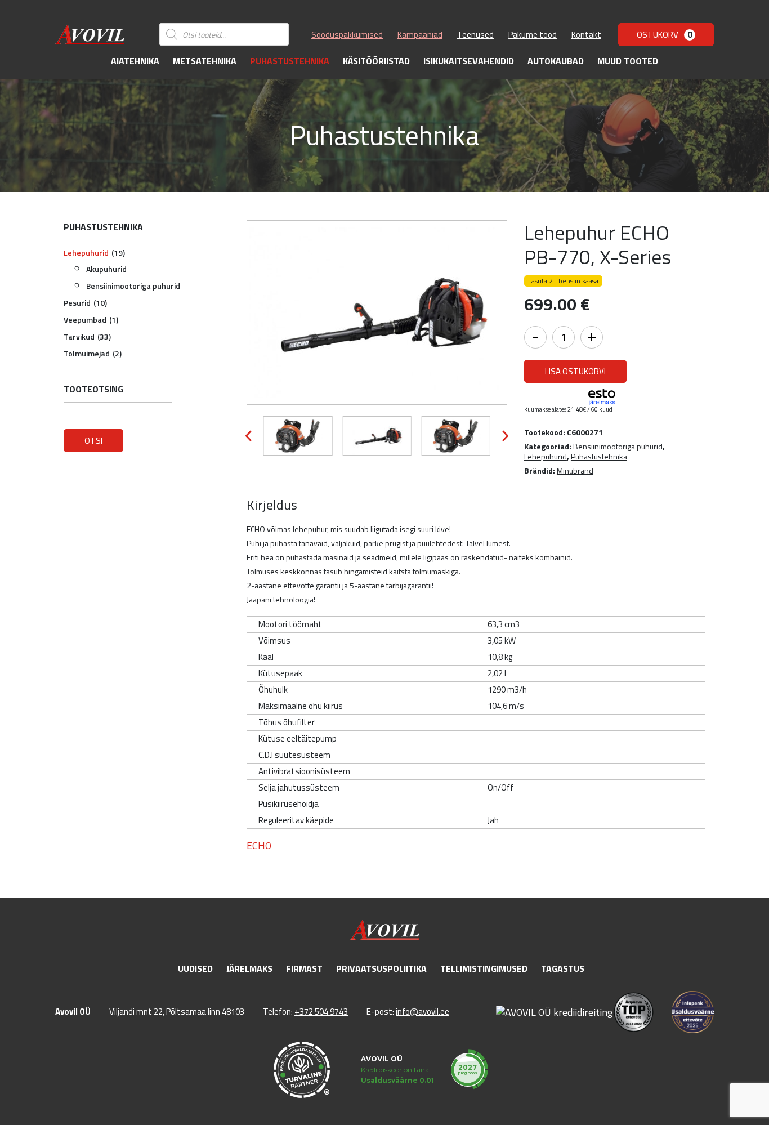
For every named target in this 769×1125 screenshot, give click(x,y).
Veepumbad (91, 319)
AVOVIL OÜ (382, 1059)
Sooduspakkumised (347, 34)
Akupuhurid (106, 269)
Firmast (304, 968)
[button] (249, 435)
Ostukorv (664, 34)
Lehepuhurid (94, 252)
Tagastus (562, 968)
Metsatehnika (204, 61)
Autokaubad (555, 61)
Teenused (475, 34)
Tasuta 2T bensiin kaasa (563, 280)
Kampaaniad (419, 34)
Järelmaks (249, 968)
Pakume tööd (532, 34)
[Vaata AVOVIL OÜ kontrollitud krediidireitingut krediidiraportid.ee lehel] (554, 1011)
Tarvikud (87, 336)
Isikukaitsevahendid (468, 61)
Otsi (93, 440)
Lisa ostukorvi (575, 371)
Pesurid (85, 303)
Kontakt (586, 34)
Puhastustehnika (289, 61)
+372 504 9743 (321, 1011)
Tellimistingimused (483, 968)
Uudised (195, 968)
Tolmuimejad (93, 353)
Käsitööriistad (376, 61)
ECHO (259, 845)
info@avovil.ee (422, 1011)
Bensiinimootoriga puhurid (133, 286)
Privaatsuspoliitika (381, 968)
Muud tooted (627, 61)
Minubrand (575, 470)
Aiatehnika (135, 61)
